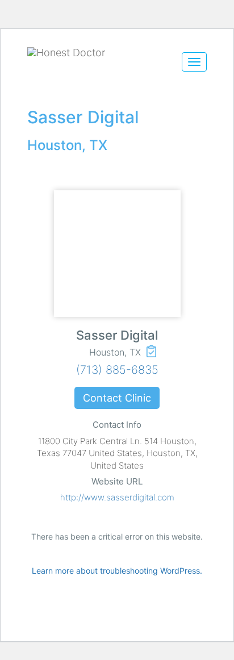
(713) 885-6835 (117, 370)
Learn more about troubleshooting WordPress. (117, 570)
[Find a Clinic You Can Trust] (97, 52)
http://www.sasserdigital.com (117, 497)
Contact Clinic (117, 398)
